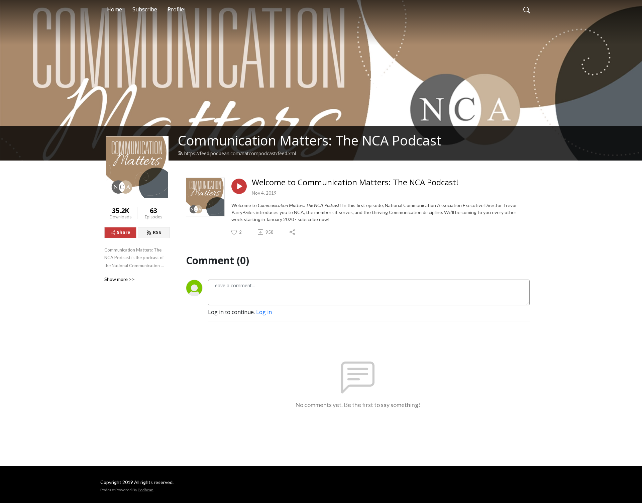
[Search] (527, 9)
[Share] (293, 232)
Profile (176, 9)
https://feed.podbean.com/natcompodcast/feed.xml (240, 153)
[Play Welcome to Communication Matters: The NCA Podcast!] (239, 186)
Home (114, 9)
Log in (264, 312)
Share (123, 232)
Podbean (145, 489)
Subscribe (144, 9)
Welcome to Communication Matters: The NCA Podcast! (355, 182)
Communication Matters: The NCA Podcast (309, 140)
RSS (157, 232)
